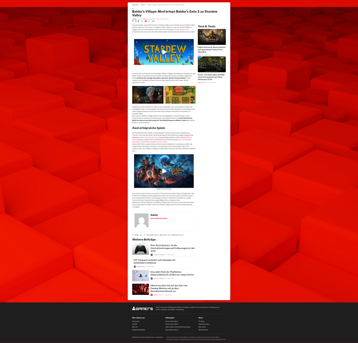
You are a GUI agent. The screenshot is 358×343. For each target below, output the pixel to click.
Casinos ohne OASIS (171, 324)
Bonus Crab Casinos (171, 321)
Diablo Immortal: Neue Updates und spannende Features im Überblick (212, 49)
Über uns (135, 327)
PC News (201, 321)
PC (133, 8)
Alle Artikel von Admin (158, 218)
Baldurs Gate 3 (153, 235)
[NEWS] (140, 254)
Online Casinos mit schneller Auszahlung (177, 327)
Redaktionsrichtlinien (138, 330)
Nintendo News (203, 330)
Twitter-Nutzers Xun (181, 29)
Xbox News (202, 327)
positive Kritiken (162, 142)
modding (163, 235)
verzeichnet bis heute (150, 137)
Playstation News (204, 324)
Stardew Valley (137, 135)
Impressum (135, 321)
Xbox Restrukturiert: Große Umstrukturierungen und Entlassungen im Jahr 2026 (172, 248)
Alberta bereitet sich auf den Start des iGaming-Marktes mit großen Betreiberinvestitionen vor (169, 288)
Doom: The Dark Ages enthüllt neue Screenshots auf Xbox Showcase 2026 (211, 77)
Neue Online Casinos (171, 330)
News (143, 5)
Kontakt (134, 324)
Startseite (135, 5)
